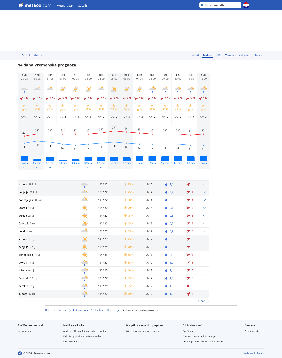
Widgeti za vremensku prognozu (143, 331)
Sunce (258, 55)
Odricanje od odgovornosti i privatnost (203, 341)
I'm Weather (24, 331)
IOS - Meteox (70, 341)
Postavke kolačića (253, 353)
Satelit (82, 5)
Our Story (187, 331)
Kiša (218, 55)
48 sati (195, 55)
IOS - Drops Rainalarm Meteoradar (82, 336)
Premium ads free (254, 331)
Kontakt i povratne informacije (199, 336)
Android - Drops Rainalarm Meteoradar (84, 331)
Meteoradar (65, 5)
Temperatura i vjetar (238, 55)
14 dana (207, 55)
